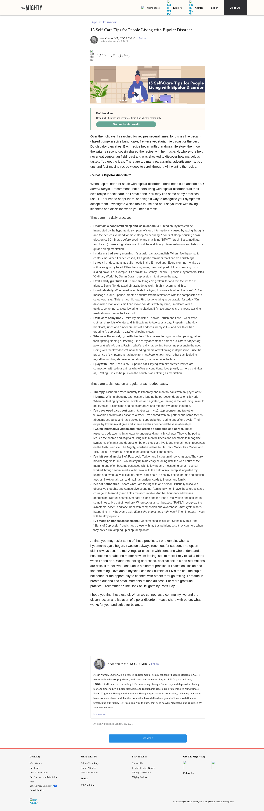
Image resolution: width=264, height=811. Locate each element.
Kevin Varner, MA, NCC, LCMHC (118, 38)
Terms (231, 801)
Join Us (235, 8)
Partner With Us (88, 768)
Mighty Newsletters (141, 772)
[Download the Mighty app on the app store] (196, 765)
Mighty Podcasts (140, 777)
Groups (199, 7)
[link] (31, 8)
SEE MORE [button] (147, 738)
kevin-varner (100, 714)
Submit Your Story (90, 763)
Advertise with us (89, 772)
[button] (142, 38)
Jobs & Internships (39, 772)
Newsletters (153, 7)
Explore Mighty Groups (143, 768)
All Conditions (88, 785)
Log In (214, 7)
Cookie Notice (37, 790)
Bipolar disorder (116, 175)
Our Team (34, 768)
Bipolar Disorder (103, 22)
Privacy (224, 801)
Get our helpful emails (126, 124)
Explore (177, 7)
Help (32, 781)
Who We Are (36, 763)
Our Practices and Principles (43, 777)
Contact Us (137, 763)
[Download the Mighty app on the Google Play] (225, 765)
